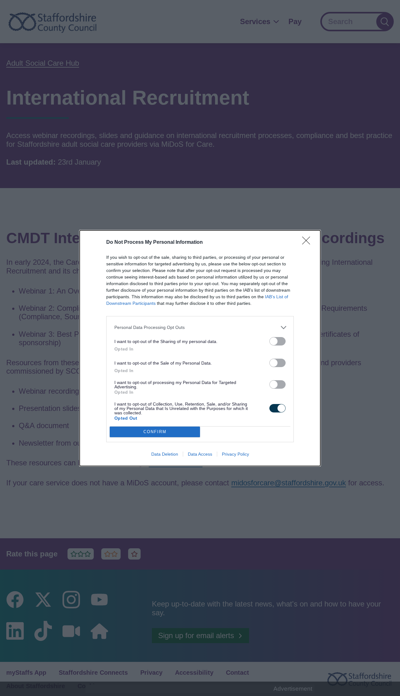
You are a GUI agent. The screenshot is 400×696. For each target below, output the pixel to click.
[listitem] (200, 327)
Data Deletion (164, 454)
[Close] (308, 242)
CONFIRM (155, 431)
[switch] (277, 341)
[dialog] (200, 348)
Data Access (200, 454)
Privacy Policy (235, 454)
